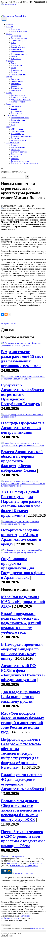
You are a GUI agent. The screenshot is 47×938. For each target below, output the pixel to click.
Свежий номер (17, 131)
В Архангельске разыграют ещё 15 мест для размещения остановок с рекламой (22, 358)
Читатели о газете (18, 140)
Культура (15, 122)
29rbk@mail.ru (36, 863)
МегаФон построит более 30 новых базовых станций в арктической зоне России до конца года (22, 722)
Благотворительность (20, 118)
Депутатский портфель (21, 99)
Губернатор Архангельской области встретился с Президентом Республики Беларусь (22, 394)
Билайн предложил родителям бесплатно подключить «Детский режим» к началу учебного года (21, 622)
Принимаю (6, 925)
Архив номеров (17, 134)
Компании (15, 79)
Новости (9, 27)
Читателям (15, 149)
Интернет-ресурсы (19, 152)
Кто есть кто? (16, 113)
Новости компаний (19, 31)
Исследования (17, 88)
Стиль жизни (11, 115)
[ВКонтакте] (2, 314)
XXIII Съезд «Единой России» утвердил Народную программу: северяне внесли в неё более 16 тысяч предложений (21, 504)
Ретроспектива (17, 52)
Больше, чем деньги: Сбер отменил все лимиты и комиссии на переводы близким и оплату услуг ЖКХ (21, 810)
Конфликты (16, 84)
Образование (16, 111)
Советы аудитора (18, 74)
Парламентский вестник (21, 136)
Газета (8, 127)
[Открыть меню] (4, 19)
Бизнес (9, 77)
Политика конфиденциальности (24, 163)
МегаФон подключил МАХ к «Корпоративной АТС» (23, 601)
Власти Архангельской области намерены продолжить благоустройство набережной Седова (22, 461)
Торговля (15, 86)
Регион (9, 33)
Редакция (15, 138)
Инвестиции (16, 65)
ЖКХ (13, 43)
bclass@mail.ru (13, 863)
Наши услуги (16, 154)
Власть (9, 93)
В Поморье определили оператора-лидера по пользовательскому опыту (22, 651)
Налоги (14, 72)
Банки (13, 68)
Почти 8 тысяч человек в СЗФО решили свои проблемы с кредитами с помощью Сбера (23, 838)
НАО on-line (16, 58)
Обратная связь (12, 143)
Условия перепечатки (20, 161)
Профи (14, 109)
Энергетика (16, 36)
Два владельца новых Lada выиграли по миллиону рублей (20, 696)
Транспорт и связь (19, 38)
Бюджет (14, 63)
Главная (9, 24)
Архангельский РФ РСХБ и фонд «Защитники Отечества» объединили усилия (23, 672)
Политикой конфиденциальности (15, 917)
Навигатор (15, 29)
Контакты (15, 159)
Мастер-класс (17, 106)
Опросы (14, 145)
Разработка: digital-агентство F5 (37, 928)
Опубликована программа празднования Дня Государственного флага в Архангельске (23, 568)
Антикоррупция (18, 102)
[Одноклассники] (6, 314)
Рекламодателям (18, 147)
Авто (13, 124)
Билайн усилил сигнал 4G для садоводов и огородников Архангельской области (22, 781)
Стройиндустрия (18, 40)
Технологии (16, 90)
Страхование (16, 70)
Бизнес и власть (18, 95)
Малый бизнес (17, 81)
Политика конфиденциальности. (24, 865)
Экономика (16, 49)
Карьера (9, 104)
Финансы (10, 61)
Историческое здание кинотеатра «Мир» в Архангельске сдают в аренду (21, 537)
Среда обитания (18, 120)
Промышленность (18, 54)
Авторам (15, 156)
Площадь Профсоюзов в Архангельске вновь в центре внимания (23, 428)
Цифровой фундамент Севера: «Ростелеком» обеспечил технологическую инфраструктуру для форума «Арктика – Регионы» (21, 753)
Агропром (15, 45)
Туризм (14, 56)
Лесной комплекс (18, 47)
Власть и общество (19, 97)
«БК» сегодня (17, 129)
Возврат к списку (8, 323)
